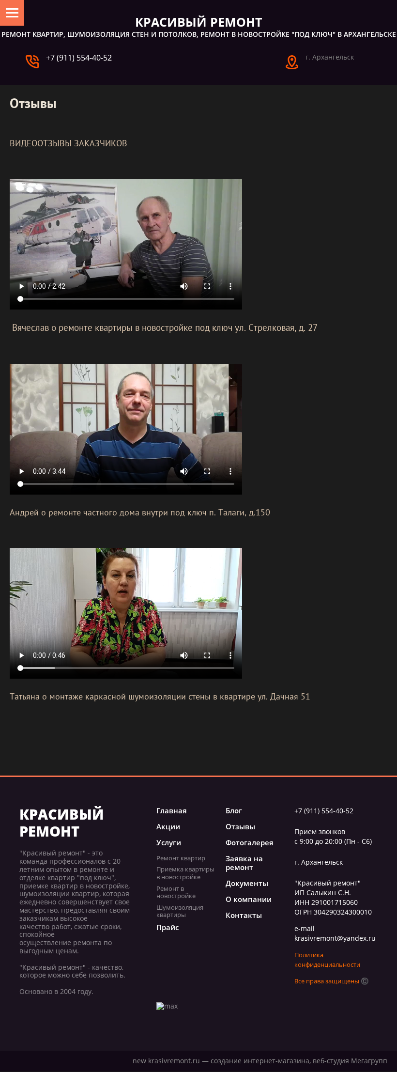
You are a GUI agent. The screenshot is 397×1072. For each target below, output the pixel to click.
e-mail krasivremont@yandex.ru (335, 933)
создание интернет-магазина (260, 1060)
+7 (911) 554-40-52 (79, 57)
